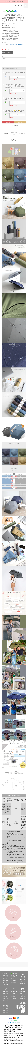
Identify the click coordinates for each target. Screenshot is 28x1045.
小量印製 (5, 998)
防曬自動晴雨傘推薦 (13, 44)
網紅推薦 (5, 1012)
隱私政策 (14, 982)
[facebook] (9, 11)
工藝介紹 (5, 1000)
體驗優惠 (5, 1008)
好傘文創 (5, 1010)
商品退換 (22, 996)
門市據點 (5, 984)
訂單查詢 (22, 981)
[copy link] (15, 11)
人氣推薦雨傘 (20, 44)
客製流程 (5, 994)
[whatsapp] (12, 11)
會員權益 (22, 983)
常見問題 (22, 998)
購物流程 (14, 978)
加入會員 (22, 979)
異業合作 (14, 998)
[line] (7, 11)
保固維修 (22, 994)
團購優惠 (14, 996)
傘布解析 (5, 982)
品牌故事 (5, 978)
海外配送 (14, 980)
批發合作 (14, 994)
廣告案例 (5, 996)
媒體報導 (5, 980)
